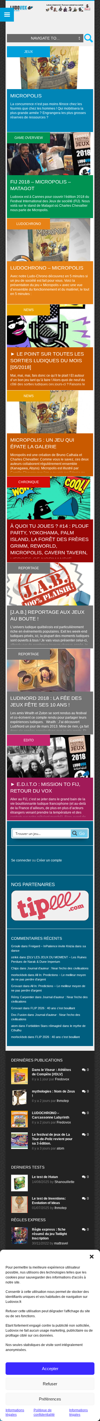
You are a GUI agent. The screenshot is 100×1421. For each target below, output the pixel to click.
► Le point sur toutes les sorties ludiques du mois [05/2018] (47, 360)
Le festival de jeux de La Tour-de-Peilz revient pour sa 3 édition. (52, 1139)
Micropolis (26, 96)
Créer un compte (49, 860)
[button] (91, 1256)
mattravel (61, 1243)
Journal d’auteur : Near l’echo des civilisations (58, 968)
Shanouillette (64, 1182)
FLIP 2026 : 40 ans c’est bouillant (53, 1008)
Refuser (50, 1383)
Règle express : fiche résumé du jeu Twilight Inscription (49, 1234)
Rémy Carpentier (22, 997)
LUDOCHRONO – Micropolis (46, 268)
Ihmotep (63, 1101)
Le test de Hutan (45, 1177)
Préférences (50, 1399)
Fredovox (62, 1079)
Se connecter (21, 860)
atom (60, 1148)
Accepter (50, 1368)
